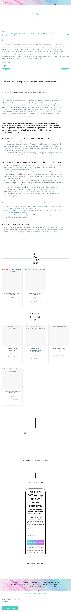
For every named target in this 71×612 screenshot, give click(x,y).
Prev (7, 70)
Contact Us (35, 582)
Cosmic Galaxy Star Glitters (35, 294)
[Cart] (4, 3)
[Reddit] (16, 28)
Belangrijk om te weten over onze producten (24, 584)
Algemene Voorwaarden (51, 582)
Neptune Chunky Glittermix (12, 349)
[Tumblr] (10, 28)
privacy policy (36, 554)
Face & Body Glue (31, 167)
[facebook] (27, 468)
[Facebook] (3, 28)
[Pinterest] (8, 28)
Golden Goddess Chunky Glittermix (12, 392)
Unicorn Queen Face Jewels (48, 206)
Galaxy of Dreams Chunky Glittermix (12, 294)
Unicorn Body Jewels (11, 208)
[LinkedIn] (13, 28)
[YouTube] (37, 576)
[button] (35, 301)
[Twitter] (5, 28)
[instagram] (35, 468)
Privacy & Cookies (35, 586)
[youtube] (43, 468)
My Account (16, 582)
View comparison (9, 608)
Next (64, 70)
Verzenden (46, 584)
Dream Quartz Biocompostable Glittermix (35, 350)
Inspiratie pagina (47, 215)
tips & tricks (23, 196)
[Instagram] (35, 576)
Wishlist (26, 582)
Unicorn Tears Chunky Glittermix (15, 213)
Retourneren (57, 584)
